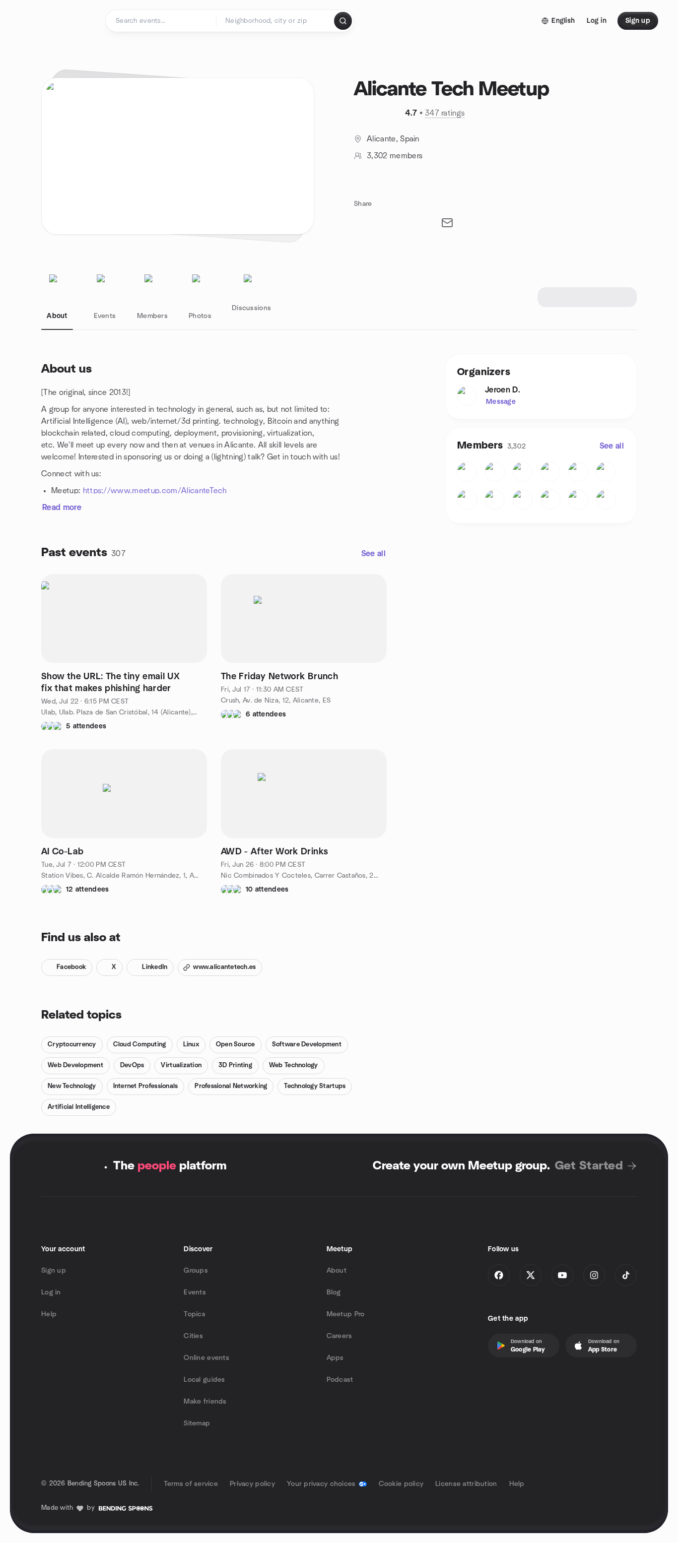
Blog (334, 1292)
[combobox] (275, 21)
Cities (193, 1336)
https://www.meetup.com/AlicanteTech (155, 491)
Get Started (589, 1166)
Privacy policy (252, 1483)
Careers (339, 1336)
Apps (335, 1357)
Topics (194, 1314)
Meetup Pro (346, 1314)
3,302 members (394, 156)
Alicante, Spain (393, 139)
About (336, 1270)
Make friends (205, 1401)
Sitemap (197, 1423)
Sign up (53, 1270)
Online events (206, 1357)
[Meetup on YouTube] (562, 1275)
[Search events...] (343, 21)
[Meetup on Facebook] (499, 1275)
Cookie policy (401, 1483)
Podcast (340, 1379)
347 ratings (445, 113)
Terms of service (191, 1483)
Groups (196, 1270)
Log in (51, 1292)
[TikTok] (626, 1275)
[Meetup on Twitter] (531, 1275)
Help (49, 1314)
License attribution (466, 1483)
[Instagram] (594, 1275)
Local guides (204, 1379)
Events (195, 1292)
